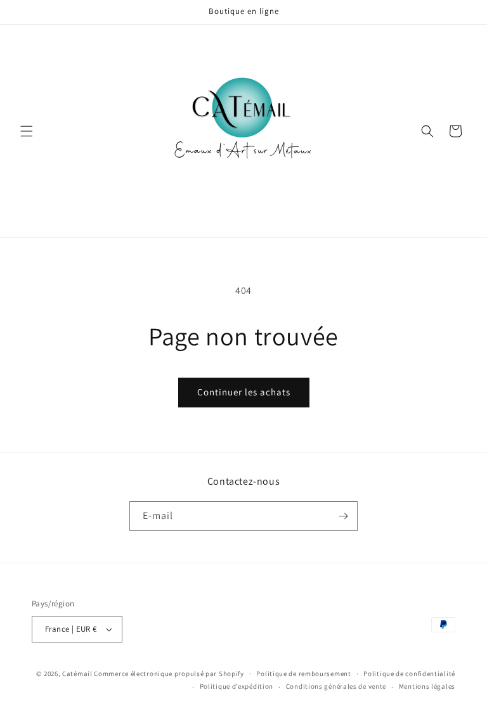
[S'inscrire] (343, 516)
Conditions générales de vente (336, 686)
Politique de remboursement (303, 673)
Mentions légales (427, 686)
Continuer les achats (243, 392)
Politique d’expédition (236, 686)
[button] (27, 131)
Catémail (77, 673)
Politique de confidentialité (409, 673)
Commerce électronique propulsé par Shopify (169, 673)
